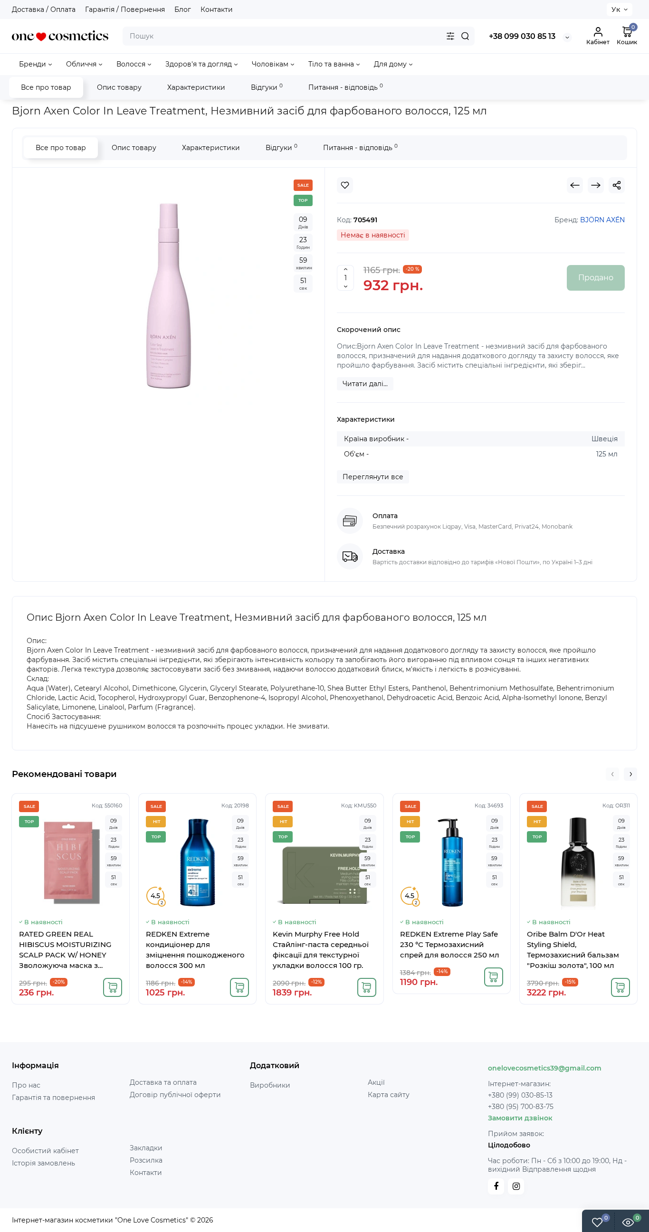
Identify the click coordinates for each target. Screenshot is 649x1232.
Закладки (146, 1148)
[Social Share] (617, 185)
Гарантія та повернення (53, 1097)
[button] (612, 774)
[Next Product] (596, 185)
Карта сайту (389, 1094)
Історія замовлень (43, 1163)
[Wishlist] (345, 185)
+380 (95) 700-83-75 (521, 1106)
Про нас (26, 1085)
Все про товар (46, 87)
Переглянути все (373, 477)
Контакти (216, 9)
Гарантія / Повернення (125, 9)
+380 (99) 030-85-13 (520, 1095)
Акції (376, 1082)
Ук (615, 9)
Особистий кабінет (45, 1151)
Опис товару (119, 87)
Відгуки (267, 87)
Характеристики (196, 87)
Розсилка (146, 1160)
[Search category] (450, 36)
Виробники (270, 1085)
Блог (182, 9)
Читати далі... (365, 383)
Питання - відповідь (345, 87)
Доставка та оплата (163, 1082)
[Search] (465, 36)
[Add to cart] (112, 987)
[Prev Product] (575, 185)
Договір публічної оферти (175, 1094)
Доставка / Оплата (44, 9)
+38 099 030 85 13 (522, 36)
